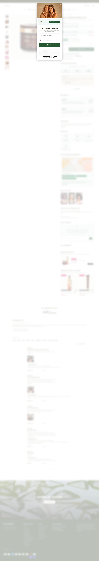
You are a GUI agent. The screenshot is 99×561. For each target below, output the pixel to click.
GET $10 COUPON (49, 45)
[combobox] (41, 40)
